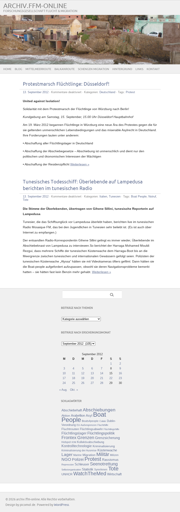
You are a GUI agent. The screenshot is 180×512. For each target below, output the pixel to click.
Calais (102, 421)
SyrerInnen (100, 469)
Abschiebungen (99, 409)
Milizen (114, 455)
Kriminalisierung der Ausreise (79, 450)
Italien (103, 196)
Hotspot (66, 442)
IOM (74, 442)
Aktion (65, 415)
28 (101, 383)
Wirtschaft (114, 474)
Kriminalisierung (104, 446)
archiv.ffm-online (35, 6)
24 (64, 383)
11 (73, 373)
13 (92, 373)
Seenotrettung (104, 463)
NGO (66, 459)
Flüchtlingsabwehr (91, 429)
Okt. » (74, 389)
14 (101, 373)
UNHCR (66, 474)
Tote (25, 199)
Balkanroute (64, 69)
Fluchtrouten (70, 429)
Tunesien (115, 196)
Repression (67, 464)
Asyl (89, 415)
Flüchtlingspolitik (101, 433)
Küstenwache (107, 450)
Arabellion (78, 415)
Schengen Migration (93, 69)
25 (73, 383)
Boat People (139, 196)
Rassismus (110, 459)
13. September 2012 (36, 92)
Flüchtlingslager (73, 433)
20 (92, 378)
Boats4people (90, 421)
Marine (77, 455)
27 (92, 383)
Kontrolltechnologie (76, 446)
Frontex (68, 437)
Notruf (152, 196)
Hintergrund (122, 69)
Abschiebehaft (71, 410)
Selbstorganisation (71, 469)
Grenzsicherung (107, 438)
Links (139, 69)
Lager (66, 454)
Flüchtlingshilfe (111, 429)
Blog (18, 69)
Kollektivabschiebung (90, 442)
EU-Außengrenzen (87, 425)
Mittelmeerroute (38, 69)
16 (120, 373)
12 (82, 373)
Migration (89, 455)
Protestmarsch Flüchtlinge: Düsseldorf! (66, 84)
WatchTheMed (89, 473)
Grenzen (85, 437)
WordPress (61, 505)
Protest (130, 92)
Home (7, 69)
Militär (102, 454)
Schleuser (82, 464)
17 (64, 378)
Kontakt (153, 69)
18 (73, 378)
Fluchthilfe (102, 425)
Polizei (78, 459)
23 (120, 378)
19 (82, 378)
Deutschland (107, 92)
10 (64, 373)
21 (101, 378)
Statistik (87, 469)
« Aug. (63, 389)
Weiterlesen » (79, 164)
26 (82, 383)
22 (110, 378)
